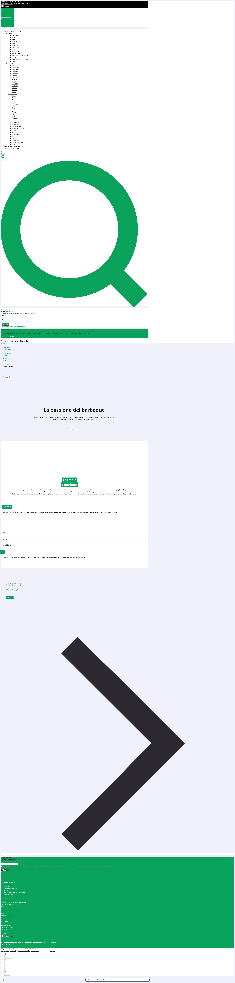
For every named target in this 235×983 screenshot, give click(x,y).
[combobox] (7, 6)
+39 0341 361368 (6, 928)
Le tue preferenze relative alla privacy (125, 980)
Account (4, 359)
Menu (3, 344)
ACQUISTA (10, 598)
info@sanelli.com (6, 926)
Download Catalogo (10, 888)
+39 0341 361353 (6, 930)
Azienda (3, 3)
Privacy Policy (13, 951)
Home (6, 364)
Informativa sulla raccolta (96, 980)
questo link (73, 867)
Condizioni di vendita (24, 951)
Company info (5, 951)
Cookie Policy (35, 951)
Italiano (7, 7)
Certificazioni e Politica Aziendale (14, 892)
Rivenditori (21, 3)
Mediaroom (9, 3)
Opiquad (52, 951)
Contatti (27, 3)
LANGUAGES (5, 361)
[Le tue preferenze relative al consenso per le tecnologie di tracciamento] (3, 980)
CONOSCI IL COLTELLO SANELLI (11, 2)
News (15, 3)
